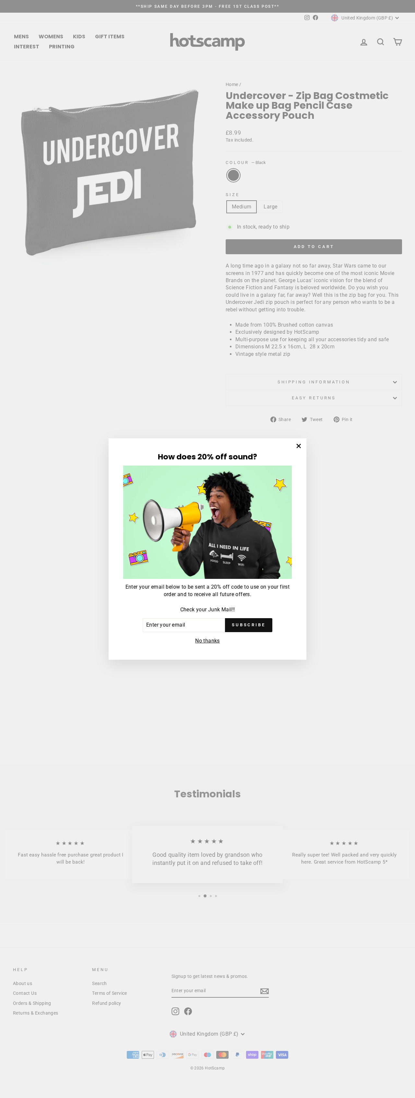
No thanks (207, 641)
